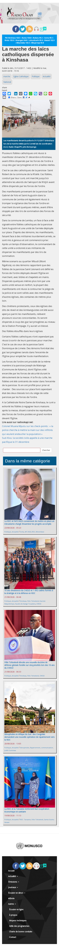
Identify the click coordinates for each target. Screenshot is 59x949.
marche (6, 76)
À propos (13, 915)
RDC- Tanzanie (25, 819)
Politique (36, 76)
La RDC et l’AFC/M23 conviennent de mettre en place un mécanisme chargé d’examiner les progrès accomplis (29, 522)
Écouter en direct (16, 892)
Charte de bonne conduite (20, 931)
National (7, 82)
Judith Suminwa (10, 750)
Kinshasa (23, 601)
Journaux (12, 887)
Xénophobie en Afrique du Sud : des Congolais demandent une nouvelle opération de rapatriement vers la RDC (29, 737)
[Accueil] (24, 13)
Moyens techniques (17, 920)
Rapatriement (35, 748)
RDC (33, 532)
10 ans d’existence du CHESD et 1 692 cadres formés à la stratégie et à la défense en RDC (28, 591)
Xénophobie (24, 748)
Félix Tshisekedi (33, 601)
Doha (22, 532)
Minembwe (40, 532)
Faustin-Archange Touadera (25, 604)
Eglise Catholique (21, 76)
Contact (12, 937)
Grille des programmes (19, 926)
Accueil (11, 870)
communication (47, 748)
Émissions (13, 881)
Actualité (46, 76)
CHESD (38, 604)
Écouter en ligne (16, 909)
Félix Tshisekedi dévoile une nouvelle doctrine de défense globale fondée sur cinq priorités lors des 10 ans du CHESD (29, 665)
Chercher (46, 450)
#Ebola (11, 898)
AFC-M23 (28, 532)
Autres (11, 904)
